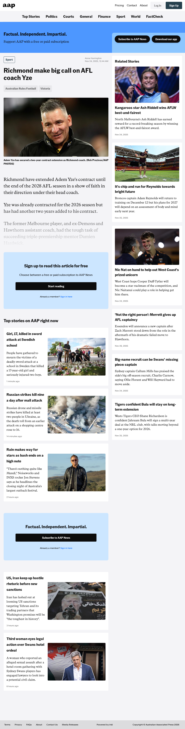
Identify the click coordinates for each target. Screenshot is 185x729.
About (144, 5)
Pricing (119, 5)
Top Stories (31, 16)
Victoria (45, 88)
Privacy (18, 724)
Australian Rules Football (20, 88)
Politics (51, 16)
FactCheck (154, 16)
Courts (68, 16)
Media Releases (70, 724)
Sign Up (173, 5)
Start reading (56, 286)
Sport (120, 16)
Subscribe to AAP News (132, 39)
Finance (104, 16)
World (135, 16)
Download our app (166, 39)
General (86, 16)
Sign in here (66, 296)
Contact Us (52, 724)
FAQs (29, 724)
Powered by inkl (105, 724)
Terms (7, 724)
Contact (132, 5)
